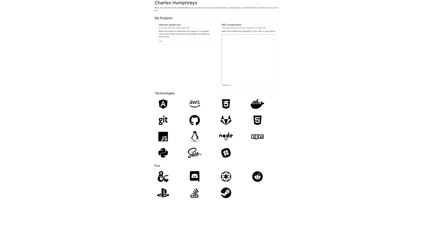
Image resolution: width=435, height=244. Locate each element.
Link (160, 41)
